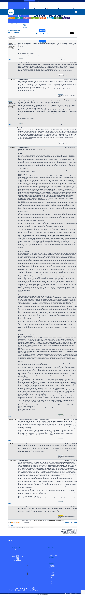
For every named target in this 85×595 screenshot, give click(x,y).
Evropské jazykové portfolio (52, 583)
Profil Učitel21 (25, 27)
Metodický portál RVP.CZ (30, 0)
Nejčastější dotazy (17, 560)
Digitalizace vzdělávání (49, 0)
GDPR (17, 559)
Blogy (53, 559)
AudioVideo (53, 575)
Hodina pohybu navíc (53, 582)
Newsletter (17, 557)
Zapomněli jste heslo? (42, 42)
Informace (17, 549)
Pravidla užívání (17, 551)
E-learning (53, 574)
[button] (76, 13)
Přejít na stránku (66, 522)
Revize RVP (57, 0)
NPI (15, 0)
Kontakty (17, 555)
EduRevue (63, 0)
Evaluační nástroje (24, 28)
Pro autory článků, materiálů (17, 556)
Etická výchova (13, 32)
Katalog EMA (52, 553)
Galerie (52, 578)
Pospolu (52, 579)
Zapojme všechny (39, 0)
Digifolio (25, 25)
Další (76, 522)
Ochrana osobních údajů (11, 593)
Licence (17, 558)
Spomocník (24, 24)
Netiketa (17, 554)
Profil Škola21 (25, 26)
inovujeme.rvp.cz (40, 55)
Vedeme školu (20, 0)
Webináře (53, 551)
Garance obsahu (17, 553)
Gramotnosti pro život (53, 555)
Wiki (53, 572)
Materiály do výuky (53, 550)
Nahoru (9, 59)
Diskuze (52, 573)
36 (74, 522)
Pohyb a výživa (53, 580)
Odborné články (53, 549)
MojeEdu (68, 0)
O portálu (17, 550)
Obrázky (52, 577)
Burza (53, 576)
